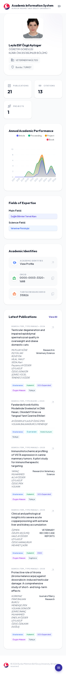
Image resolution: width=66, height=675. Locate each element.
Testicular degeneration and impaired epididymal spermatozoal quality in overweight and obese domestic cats (28, 337)
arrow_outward (53, 328)
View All (53, 316)
